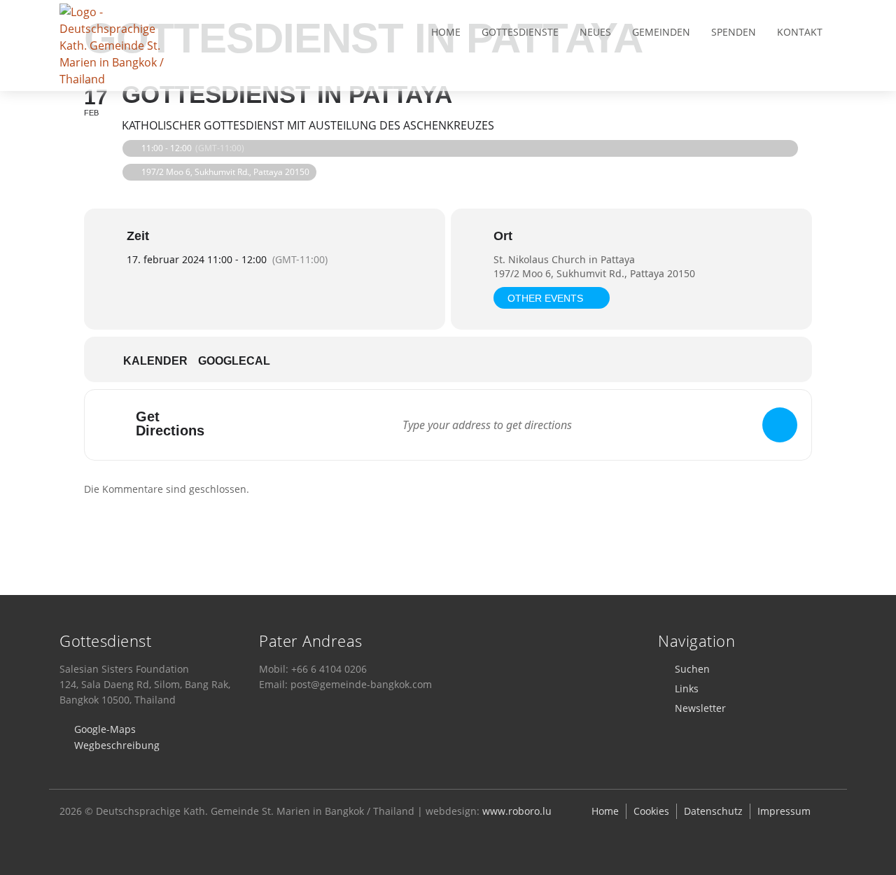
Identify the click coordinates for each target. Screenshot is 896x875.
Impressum (784, 811)
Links (687, 688)
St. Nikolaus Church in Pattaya (564, 259)
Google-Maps (105, 729)
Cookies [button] (651, 811)
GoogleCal (234, 361)
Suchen (692, 669)
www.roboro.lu (517, 811)
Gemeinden (661, 31)
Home (446, 31)
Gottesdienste (520, 31)
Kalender (155, 361)
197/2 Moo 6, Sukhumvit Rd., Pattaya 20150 (594, 273)
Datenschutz (713, 811)
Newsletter (700, 708)
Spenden (733, 31)
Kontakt (799, 31)
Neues (595, 31)
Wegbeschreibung (117, 745)
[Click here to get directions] (779, 424)
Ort (502, 236)
